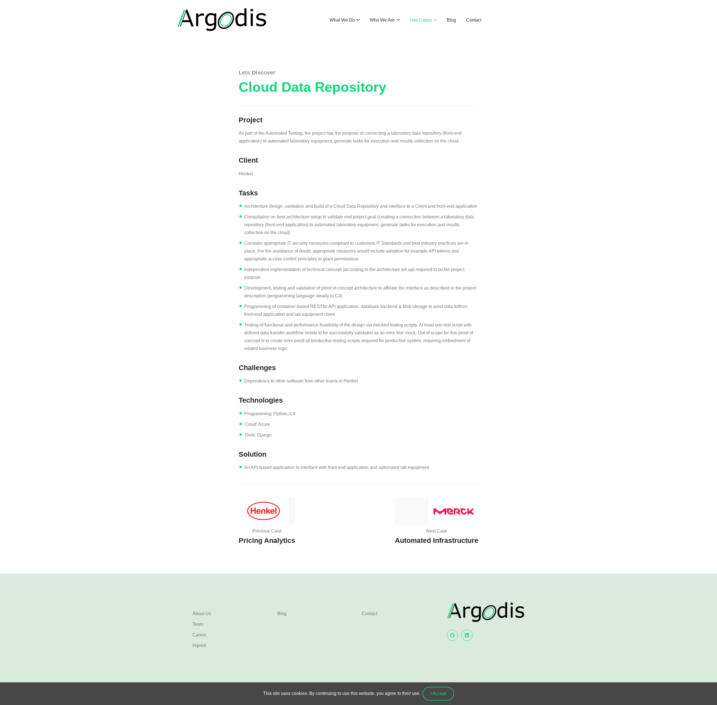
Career (199, 634)
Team (197, 624)
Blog (451, 20)
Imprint (199, 645)
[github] (452, 635)
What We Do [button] (343, 20)
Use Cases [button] (421, 20)
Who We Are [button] (383, 20)
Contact (473, 20)
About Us (201, 613)
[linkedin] (466, 635)
